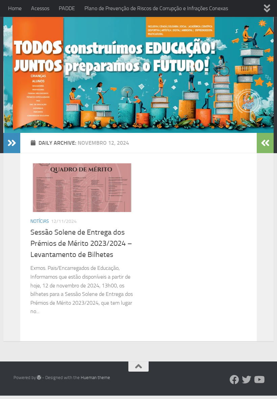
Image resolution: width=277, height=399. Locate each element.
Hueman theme (95, 377)
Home (15, 8)
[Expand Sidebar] (11, 143)
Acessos (40, 8)
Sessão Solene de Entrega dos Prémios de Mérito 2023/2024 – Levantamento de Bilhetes (81, 243)
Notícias (39, 221)
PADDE (67, 8)
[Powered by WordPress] (39, 377)
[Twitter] (246, 379)
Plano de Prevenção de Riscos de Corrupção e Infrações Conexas (156, 8)
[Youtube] (258, 379)
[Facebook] (234, 379)
